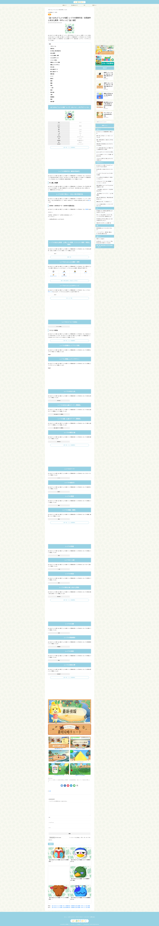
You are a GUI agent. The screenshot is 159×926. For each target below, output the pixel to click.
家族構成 (52, 97)
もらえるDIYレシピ (54, 57)
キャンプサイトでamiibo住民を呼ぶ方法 (108, 114)
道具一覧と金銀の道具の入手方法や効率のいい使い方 (104, 246)
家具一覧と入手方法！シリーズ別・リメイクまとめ (104, 136)
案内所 (86, 209)
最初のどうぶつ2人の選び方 (80, 775)
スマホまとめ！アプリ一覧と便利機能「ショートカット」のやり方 (104, 182)
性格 (51, 85)
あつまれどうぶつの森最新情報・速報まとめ (104, 132)
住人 (89, 200)
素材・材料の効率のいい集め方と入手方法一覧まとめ (104, 140)
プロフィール (53, 46)
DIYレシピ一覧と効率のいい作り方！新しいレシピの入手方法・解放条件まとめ (104, 215)
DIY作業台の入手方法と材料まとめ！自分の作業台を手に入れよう (104, 219)
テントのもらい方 (80, 761)
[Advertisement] (69, 158)
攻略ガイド (65, 5)
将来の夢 (52, 101)
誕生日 (51, 78)
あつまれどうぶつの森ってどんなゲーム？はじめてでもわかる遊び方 (104, 166)
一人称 (51, 87)
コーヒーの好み (53, 60)
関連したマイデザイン (55, 64)
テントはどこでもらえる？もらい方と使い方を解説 (104, 174)
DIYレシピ (50, 291)
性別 (51, 90)
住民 (50, 791)
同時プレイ (94, 5)
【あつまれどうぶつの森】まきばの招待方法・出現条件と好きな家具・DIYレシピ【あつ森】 (70, 907)
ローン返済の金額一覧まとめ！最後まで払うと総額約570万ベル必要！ (104, 148)
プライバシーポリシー (79, 916)
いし (53, 272)
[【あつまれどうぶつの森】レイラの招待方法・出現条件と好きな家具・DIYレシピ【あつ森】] (71, 785)
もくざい (85, 272)
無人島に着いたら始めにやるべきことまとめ (104, 170)
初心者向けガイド (74, 5)
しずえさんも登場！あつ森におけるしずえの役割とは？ (104, 159)
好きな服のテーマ (54, 69)
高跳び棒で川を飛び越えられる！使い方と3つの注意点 (104, 144)
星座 (51, 80)
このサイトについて (71, 916)
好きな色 (52, 67)
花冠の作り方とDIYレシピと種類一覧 (103, 222)
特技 (51, 99)
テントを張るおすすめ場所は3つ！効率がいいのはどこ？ (104, 178)
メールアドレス (51, 822)
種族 (51, 83)
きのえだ (64, 272)
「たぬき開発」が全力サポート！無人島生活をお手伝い (104, 190)
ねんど (75, 272)
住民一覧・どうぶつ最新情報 (69, 147)
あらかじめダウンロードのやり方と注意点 (104, 151)
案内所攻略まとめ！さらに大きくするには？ (104, 229)
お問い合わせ (92, 916)
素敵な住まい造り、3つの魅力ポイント (104, 201)
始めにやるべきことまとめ (58, 761)
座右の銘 (52, 92)
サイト (50, 827)
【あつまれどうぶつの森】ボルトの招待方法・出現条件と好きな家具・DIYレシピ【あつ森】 (70, 905)
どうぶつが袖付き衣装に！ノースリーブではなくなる (104, 205)
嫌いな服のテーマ (54, 71)
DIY (84, 5)
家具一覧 (69, 257)
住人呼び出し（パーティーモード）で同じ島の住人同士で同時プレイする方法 (104, 242)
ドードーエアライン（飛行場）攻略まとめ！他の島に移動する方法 (104, 233)
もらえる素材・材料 (54, 55)
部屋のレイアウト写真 (55, 62)
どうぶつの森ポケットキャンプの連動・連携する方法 (104, 155)
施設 (97, 225)
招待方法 (52, 48)
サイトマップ (87, 916)
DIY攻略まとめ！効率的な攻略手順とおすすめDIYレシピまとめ (104, 211)
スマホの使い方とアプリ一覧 (59, 775)
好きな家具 (52, 53)
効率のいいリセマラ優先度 (80, 748)
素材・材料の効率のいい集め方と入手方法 (69, 280)
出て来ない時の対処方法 (55, 50)
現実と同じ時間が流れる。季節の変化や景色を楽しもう (104, 198)
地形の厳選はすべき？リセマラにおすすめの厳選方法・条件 (104, 186)
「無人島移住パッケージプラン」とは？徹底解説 (104, 194)
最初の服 (52, 73)
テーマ (51, 76)
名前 (49, 817)
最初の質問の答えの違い (59, 748)
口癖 (51, 94)
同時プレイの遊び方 (100, 238)
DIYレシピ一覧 (69, 298)
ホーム (65, 916)
